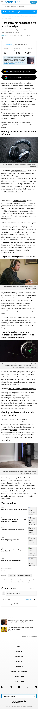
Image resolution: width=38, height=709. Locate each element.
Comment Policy (15, 582)
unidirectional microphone (23, 395)
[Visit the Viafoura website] (33, 636)
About (19, 647)
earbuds (29, 240)
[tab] (6, 599)
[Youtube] (19, 687)
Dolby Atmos (27, 189)
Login (33, 2)
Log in (29, 586)
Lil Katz (5, 35)
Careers (19, 662)
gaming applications (18, 171)
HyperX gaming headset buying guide (22, 389)
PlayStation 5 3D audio (12, 191)
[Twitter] (27, 687)
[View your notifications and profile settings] (35, 599)
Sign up (33, 586)
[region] (19, 611)
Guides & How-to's (6, 568)
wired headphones (19, 200)
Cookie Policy (19, 682)
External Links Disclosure (19, 672)
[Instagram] (11, 687)
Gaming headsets (6, 19)
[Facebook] (2, 687)
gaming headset (7, 93)
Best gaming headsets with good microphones (19, 551)
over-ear (16, 237)
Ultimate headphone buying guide (23, 223)
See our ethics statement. (30, 16)
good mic (30, 427)
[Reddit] (36, 687)
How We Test (19, 657)
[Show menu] (2, 2)
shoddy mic (12, 379)
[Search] (3, 6)
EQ (11, 311)
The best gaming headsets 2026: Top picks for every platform (19, 521)
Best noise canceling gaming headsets (19, 511)
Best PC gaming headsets (19, 541)
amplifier (13, 430)
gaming (3, 570)
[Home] (12, 2)
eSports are (5, 83)
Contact (19, 652)
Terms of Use (19, 667)
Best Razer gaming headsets (19, 561)
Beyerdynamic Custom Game (12, 308)
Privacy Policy (19, 677)
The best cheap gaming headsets (19, 531)
